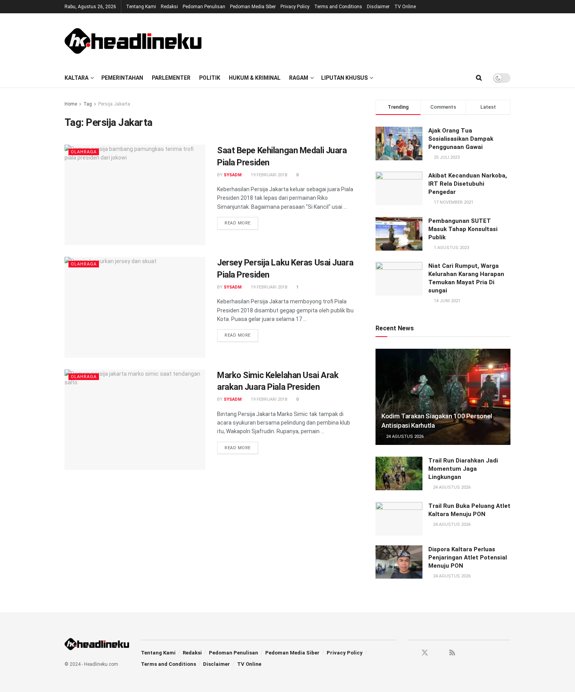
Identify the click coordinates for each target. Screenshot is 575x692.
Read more (241, 223)
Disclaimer (378, 6)
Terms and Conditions (338, 6)
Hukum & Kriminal (254, 78)
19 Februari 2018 (268, 174)
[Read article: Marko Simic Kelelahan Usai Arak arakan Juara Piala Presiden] (135, 419)
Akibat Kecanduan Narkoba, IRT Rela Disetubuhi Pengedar (467, 183)
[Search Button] (479, 78)
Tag (87, 104)
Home (71, 104)
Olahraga (84, 151)
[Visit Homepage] (133, 40)
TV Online (405, 6)
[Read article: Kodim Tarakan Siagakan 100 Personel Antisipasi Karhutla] (443, 397)
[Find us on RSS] (452, 653)
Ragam (298, 78)
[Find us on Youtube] (439, 653)
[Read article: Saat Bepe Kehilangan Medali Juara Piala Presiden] (135, 195)
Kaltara (76, 78)
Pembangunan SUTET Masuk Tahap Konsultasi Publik (463, 229)
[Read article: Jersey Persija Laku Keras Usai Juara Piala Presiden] (135, 307)
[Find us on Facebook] (410, 653)
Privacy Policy (294, 6)
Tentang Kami (141, 6)
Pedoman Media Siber (253, 6)
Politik (209, 78)
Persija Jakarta (114, 104)
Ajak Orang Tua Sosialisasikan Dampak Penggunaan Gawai (460, 139)
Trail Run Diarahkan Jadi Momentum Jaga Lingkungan (463, 468)
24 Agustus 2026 (404, 436)
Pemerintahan (122, 78)
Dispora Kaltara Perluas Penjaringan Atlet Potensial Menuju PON (467, 557)
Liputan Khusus (344, 78)
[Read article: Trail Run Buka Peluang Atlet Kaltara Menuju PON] (399, 519)
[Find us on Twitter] (424, 653)
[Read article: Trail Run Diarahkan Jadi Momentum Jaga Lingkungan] (399, 473)
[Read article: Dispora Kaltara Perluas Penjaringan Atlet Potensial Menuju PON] (399, 562)
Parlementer (171, 78)
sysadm (233, 174)
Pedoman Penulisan (204, 6)
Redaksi (169, 6)
